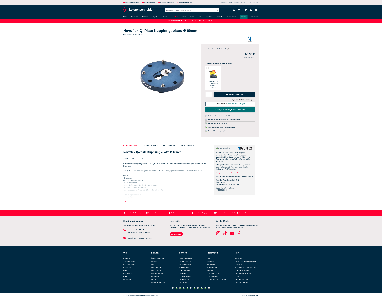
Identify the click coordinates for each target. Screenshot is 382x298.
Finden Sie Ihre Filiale (159, 282)
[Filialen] (239, 10)
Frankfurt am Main (157, 273)
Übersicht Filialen (157, 258)
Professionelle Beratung (132, 2)
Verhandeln (239, 258)
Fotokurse (236, 2)
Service (249, 2)
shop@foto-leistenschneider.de (140, 238)
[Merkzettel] (245, 10)
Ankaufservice (184, 267)
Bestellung (238, 264)
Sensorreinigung (185, 261)
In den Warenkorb (236, 94)
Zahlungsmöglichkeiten (243, 273)
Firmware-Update (185, 276)
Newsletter (127, 267)
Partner (126, 270)
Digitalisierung (184, 279)
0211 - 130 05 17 (136, 229)
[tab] (130, 145)
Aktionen (210, 270)
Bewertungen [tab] (187, 145)
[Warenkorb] (256, 10)
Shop (124, 24)
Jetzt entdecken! (208, 21)
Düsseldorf (155, 261)
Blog (230, 2)
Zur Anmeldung (176, 234)
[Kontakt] (233, 10)
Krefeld (153, 279)
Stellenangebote (129, 261)
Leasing (237, 276)
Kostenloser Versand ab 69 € (225, 213)
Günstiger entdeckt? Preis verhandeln (230, 109)
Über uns (255, 2)
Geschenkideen (212, 276)
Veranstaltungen (212, 267)
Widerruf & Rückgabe (242, 282)
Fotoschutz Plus (184, 270)
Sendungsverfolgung (242, 270)
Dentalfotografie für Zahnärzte (217, 279)
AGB (125, 276)
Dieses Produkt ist (230, 104)
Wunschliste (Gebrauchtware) (245, 261)
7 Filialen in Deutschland (167, 2)
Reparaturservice (185, 264)
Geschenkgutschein (214, 273)
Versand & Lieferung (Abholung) (246, 267)
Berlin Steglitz (156, 270)
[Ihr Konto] (250, 10)
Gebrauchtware (244, 213)
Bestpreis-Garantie (149, 2)
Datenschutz (127, 273)
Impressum (127, 279)
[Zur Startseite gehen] (138, 9)
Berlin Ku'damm (156, 267)
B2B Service (183, 282)
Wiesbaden (155, 276)
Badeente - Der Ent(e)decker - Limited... (213, 83)
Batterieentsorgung (241, 279)
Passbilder (183, 273)
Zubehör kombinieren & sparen (218, 63)
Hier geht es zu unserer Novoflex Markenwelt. (230, 173)
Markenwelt (224, 2)
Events (243, 2)
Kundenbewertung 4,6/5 (185, 2)
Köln (152, 264)
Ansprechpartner (129, 264)
